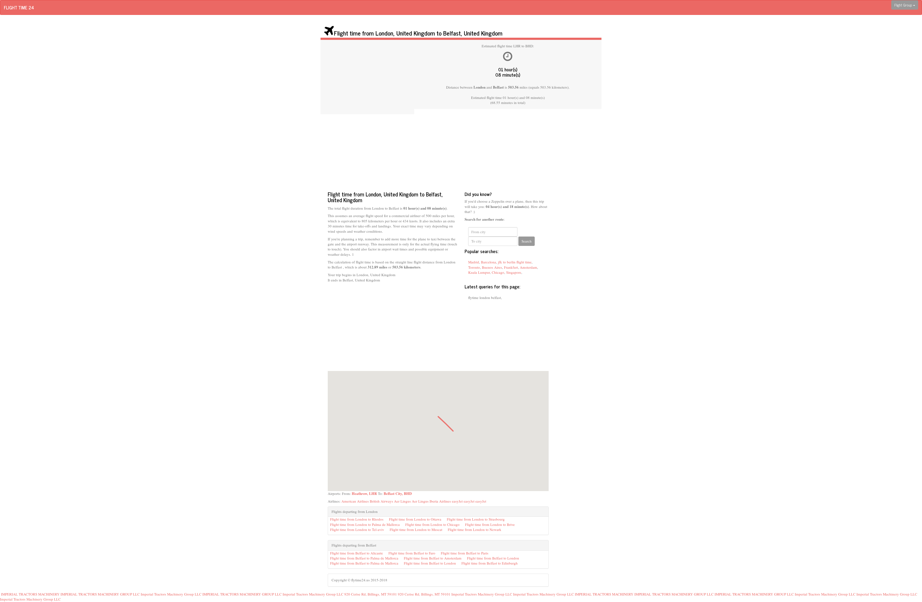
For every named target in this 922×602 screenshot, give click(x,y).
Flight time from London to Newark (474, 529)
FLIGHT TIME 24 (19, 7)
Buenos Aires (492, 267)
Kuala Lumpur (479, 272)
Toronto (474, 267)
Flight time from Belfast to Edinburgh (489, 563)
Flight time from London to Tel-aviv (357, 529)
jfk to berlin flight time (515, 262)
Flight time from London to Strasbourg (476, 519)
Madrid (473, 262)
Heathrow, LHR (364, 493)
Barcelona (488, 262)
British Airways (381, 501)
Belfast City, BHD (398, 493)
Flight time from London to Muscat (416, 529)
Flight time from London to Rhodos (356, 519)
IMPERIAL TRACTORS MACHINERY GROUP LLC (100, 594)
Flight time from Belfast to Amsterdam (432, 558)
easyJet (457, 501)
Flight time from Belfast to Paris (464, 553)
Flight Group (903, 5)
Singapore (513, 272)
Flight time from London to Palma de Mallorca (365, 524)
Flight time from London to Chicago (432, 524)
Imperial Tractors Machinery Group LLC (171, 594)
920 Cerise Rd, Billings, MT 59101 (370, 594)
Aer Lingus (402, 501)
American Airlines (355, 501)
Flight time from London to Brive (490, 524)
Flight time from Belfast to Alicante (356, 553)
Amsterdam (528, 267)
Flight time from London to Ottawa (415, 519)
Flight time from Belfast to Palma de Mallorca (364, 558)
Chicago (498, 272)
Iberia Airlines (440, 501)
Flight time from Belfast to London (493, 558)
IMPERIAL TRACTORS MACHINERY (30, 594)
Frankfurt (511, 267)
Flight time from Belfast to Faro (411, 553)
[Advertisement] (367, 77)
